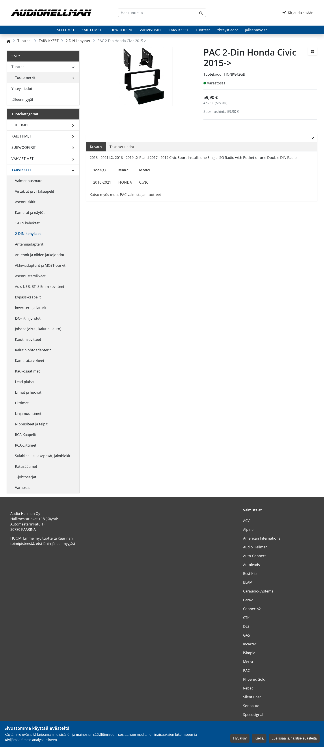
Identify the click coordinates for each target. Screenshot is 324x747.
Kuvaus (96, 146)
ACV (246, 520)
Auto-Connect (254, 555)
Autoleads (251, 564)
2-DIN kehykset (78, 40)
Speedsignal (253, 714)
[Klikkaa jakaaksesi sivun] (312, 138)
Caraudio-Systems (258, 591)
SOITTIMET (65, 30)
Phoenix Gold (254, 679)
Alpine (248, 529)
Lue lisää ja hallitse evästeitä (294, 738)
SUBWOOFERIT (120, 30)
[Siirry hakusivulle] (201, 13)
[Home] (8, 40)
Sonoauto (251, 705)
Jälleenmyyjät (256, 30)
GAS (246, 635)
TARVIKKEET (179, 30)
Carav (248, 600)
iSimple (249, 652)
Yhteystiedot (227, 30)
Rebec (248, 688)
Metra (248, 661)
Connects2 (252, 608)
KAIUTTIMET (91, 30)
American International (262, 538)
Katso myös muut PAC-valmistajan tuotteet (125, 194)
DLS (246, 626)
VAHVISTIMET (151, 30)
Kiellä (259, 738)
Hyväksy (240, 738)
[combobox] (157, 13)
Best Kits (250, 573)
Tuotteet (203, 30)
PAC (246, 670)
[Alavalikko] (73, 77)
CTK (246, 617)
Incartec (250, 644)
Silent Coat (252, 697)
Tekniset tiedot (122, 146)
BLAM (247, 582)
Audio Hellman (255, 547)
